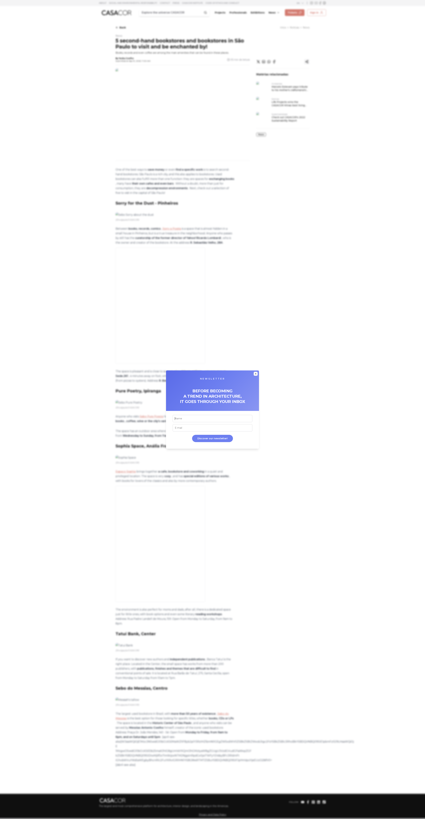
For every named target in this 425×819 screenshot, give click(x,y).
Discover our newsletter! (212, 438)
